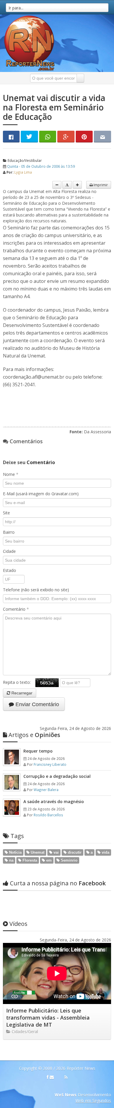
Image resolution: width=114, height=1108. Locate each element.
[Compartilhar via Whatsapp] (47, 136)
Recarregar (21, 693)
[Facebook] (48, 1077)
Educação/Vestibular (24, 160)
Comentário (16, 609)
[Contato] (52, 1077)
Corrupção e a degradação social (57, 776)
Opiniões (34, 735)
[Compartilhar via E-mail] (102, 136)
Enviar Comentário (36, 704)
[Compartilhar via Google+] (66, 136)
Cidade (9, 551)
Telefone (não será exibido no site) (36, 589)
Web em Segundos (93, 1100)
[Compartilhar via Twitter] (29, 136)
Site (6, 513)
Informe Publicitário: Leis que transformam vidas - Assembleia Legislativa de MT (48, 1017)
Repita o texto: (19, 682)
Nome (10, 474)
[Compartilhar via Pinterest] (84, 136)
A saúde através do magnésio (53, 801)
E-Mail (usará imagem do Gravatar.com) (41, 493)
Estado (9, 570)
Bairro (9, 532)
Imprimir (100, 184)
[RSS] (66, 1077)
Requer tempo (38, 751)
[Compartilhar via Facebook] (11, 136)
